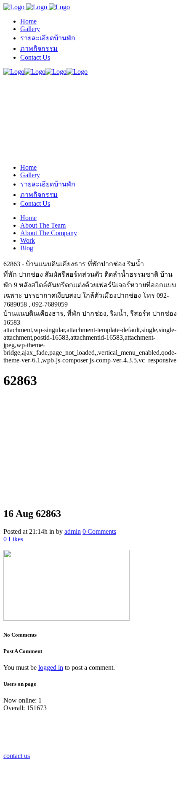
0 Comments (99, 531)
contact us (16, 755)
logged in (50, 667)
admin (72, 531)
